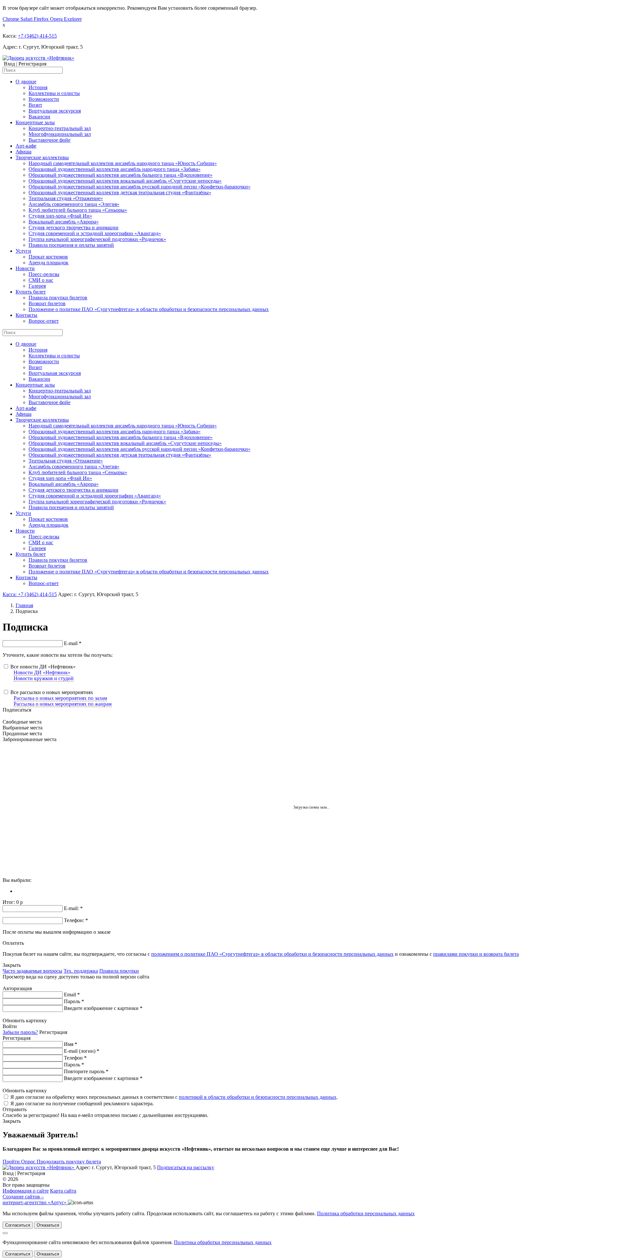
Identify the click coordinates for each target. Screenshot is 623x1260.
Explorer (73, 19)
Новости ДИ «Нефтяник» (42, 672)
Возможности (44, 99)
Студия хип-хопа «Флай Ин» (60, 216)
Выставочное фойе (49, 140)
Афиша (23, 151)
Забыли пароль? (20, 1032)
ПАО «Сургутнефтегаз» (46, 1179)
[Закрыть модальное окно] (5, 1233)
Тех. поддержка (81, 971)
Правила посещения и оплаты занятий (71, 245)
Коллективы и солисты (54, 93)
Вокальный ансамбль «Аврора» (64, 221)
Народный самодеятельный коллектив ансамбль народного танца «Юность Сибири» (123, 163)
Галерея (37, 286)
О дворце (26, 81)
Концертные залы (35, 122)
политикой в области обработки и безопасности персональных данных (257, 1097)
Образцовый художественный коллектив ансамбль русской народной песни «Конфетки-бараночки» (139, 186)
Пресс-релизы (44, 274)
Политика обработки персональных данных (366, 1213)
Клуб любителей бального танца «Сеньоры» (78, 210)
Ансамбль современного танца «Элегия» (74, 204)
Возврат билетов (47, 303)
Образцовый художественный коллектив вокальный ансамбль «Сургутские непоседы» (125, 181)
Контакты (26, 315)
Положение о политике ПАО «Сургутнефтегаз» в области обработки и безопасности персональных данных (149, 309)
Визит (35, 105)
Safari (27, 19)
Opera (57, 19)
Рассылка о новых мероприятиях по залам (60, 698)
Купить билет (31, 291)
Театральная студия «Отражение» (66, 198)
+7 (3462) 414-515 (37, 36)
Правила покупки (119, 971)
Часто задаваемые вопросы (32, 971)
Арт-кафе (26, 146)
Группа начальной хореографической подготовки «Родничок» (97, 239)
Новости (25, 268)
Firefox (42, 19)
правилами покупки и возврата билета (476, 954)
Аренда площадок (48, 262)
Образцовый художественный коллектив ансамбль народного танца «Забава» (115, 169)
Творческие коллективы (42, 157)
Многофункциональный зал (60, 134)
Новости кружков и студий (44, 678)
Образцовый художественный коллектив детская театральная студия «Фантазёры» (120, 192)
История (38, 87)
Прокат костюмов (48, 256)
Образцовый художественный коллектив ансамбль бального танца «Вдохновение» (121, 175)
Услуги (23, 251)
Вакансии (39, 116)
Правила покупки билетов (58, 297)
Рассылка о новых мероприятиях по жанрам (63, 704)
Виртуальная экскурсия (55, 111)
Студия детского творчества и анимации (73, 227)
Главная (24, 605)
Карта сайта (63, 1191)
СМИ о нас (41, 280)
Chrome (11, 19)
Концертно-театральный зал (60, 128)
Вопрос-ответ (44, 321)
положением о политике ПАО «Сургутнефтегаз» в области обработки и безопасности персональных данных (272, 954)
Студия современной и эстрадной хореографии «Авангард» (95, 233)
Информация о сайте (26, 1191)
